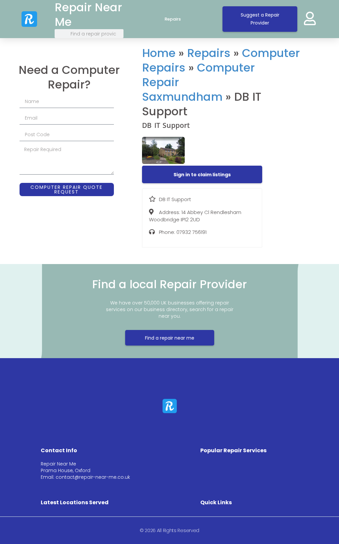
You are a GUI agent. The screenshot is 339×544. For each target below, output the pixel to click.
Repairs (173, 19)
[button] (202, 174)
